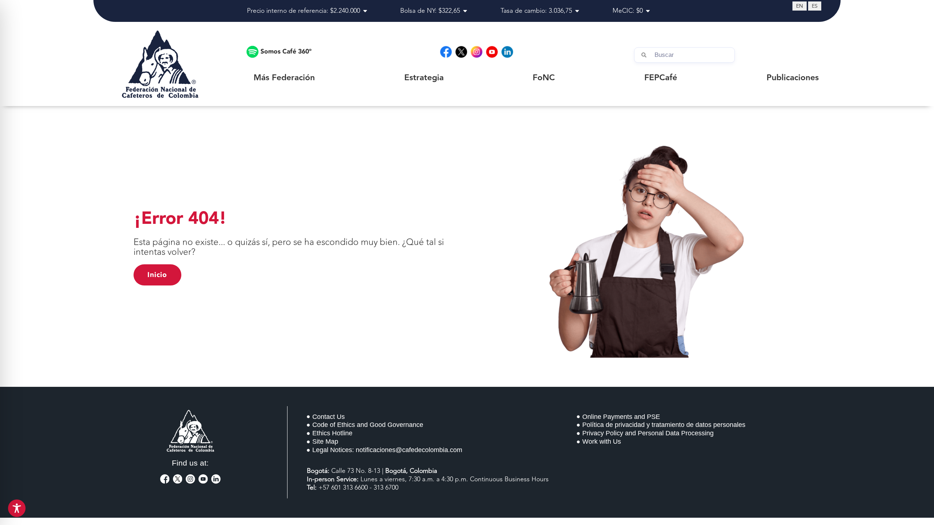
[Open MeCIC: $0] (648, 11)
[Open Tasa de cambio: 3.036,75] (577, 11)
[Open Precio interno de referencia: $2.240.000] (365, 11)
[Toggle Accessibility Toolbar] (16, 508)
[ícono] (165, 479)
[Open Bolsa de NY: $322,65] (465, 11)
